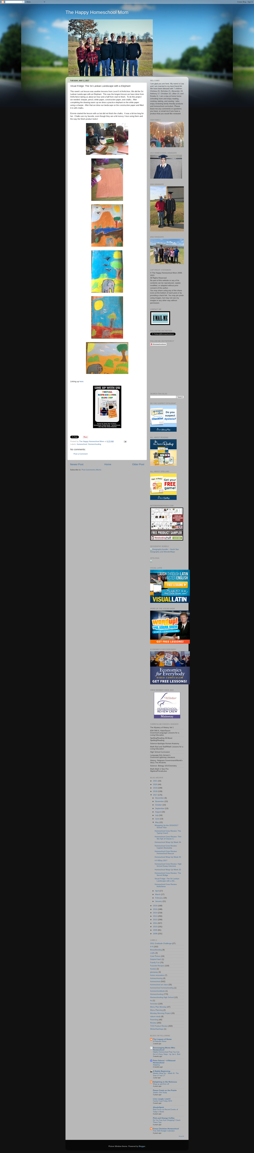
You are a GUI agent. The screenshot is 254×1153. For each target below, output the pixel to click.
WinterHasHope (156, 1029)
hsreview (154, 1004)
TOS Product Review (159, 1026)
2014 (155, 913)
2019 (155, 788)
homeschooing (156, 978)
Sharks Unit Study (160, 1093)
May (157, 822)
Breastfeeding (156, 950)
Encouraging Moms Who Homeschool (164, 1049)
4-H (151, 947)
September (160, 808)
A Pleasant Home (159, 1041)
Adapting (156, 1065)
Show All (181, 1136)
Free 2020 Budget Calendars (164, 1131)
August (158, 812)
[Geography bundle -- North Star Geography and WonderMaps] (167, 552)
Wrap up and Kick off (161, 1084)
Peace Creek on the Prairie (165, 1090)
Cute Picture (155, 956)
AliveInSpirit (158, 1107)
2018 (155, 791)
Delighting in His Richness (165, 1082)
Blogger (142, 1146)
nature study (155, 1016)
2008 (155, 934)
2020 (155, 784)
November (159, 801)
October (158, 805)
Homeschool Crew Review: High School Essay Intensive (168, 865)
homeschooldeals (157, 991)
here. (81, 381)
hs (151, 1001)
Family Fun (155, 963)
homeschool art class (159, 985)
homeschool (82, 444)
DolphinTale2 (155, 959)
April (157, 891)
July (157, 815)
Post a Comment (81, 454)
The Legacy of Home (162, 1039)
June (157, 819)
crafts (152, 953)
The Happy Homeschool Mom (96, 12)
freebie (153, 969)
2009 (155, 930)
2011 (155, 923)
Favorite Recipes (157, 966)
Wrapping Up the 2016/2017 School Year (166, 826)
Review (153, 1023)
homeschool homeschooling (162, 988)
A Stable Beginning (161, 1071)
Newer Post (76, 464)
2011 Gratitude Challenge (161, 943)
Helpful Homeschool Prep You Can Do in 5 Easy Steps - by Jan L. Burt (166, 1053)
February (159, 898)
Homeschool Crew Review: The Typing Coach (168, 832)
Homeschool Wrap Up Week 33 (168, 857)
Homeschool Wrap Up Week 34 (168, 842)
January (158, 901)
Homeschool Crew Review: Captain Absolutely (166, 847)
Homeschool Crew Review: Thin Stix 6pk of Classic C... (168, 838)
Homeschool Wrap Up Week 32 (168, 870)
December (159, 798)
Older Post (138, 464)
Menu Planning (156, 1010)
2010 (155, 927)
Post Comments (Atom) (91, 470)
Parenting (154, 1020)
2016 (155, 906)
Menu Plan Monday (158, 1007)
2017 (155, 795)
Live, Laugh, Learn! (162, 1099)
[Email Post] (125, 441)
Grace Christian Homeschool (166, 1129)
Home (107, 464)
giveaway (154, 972)
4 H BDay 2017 (161, 861)
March (158, 894)
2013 (155, 916)
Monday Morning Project (160, 1013)
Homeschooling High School (162, 997)
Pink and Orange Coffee (163, 1118)
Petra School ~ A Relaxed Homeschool (164, 1062)
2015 (155, 909)
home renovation (157, 975)
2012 (155, 920)
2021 (155, 781)
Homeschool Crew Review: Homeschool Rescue (166, 852)
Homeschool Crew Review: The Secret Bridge (168, 874)
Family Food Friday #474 (162, 1101)
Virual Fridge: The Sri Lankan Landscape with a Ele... (167, 880)
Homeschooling (94, 444)
